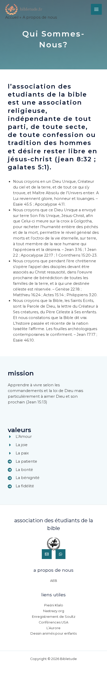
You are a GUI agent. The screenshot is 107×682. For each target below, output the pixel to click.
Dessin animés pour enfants (53, 633)
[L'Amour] (20, 437)
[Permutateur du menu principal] (96, 9)
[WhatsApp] (60, 554)
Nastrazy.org (53, 611)
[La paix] (18, 453)
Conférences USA (53, 622)
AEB (53, 581)
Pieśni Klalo (53, 605)
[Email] (47, 554)
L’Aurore (53, 628)
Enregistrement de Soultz (53, 617)
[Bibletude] (24, 9)
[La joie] (18, 445)
